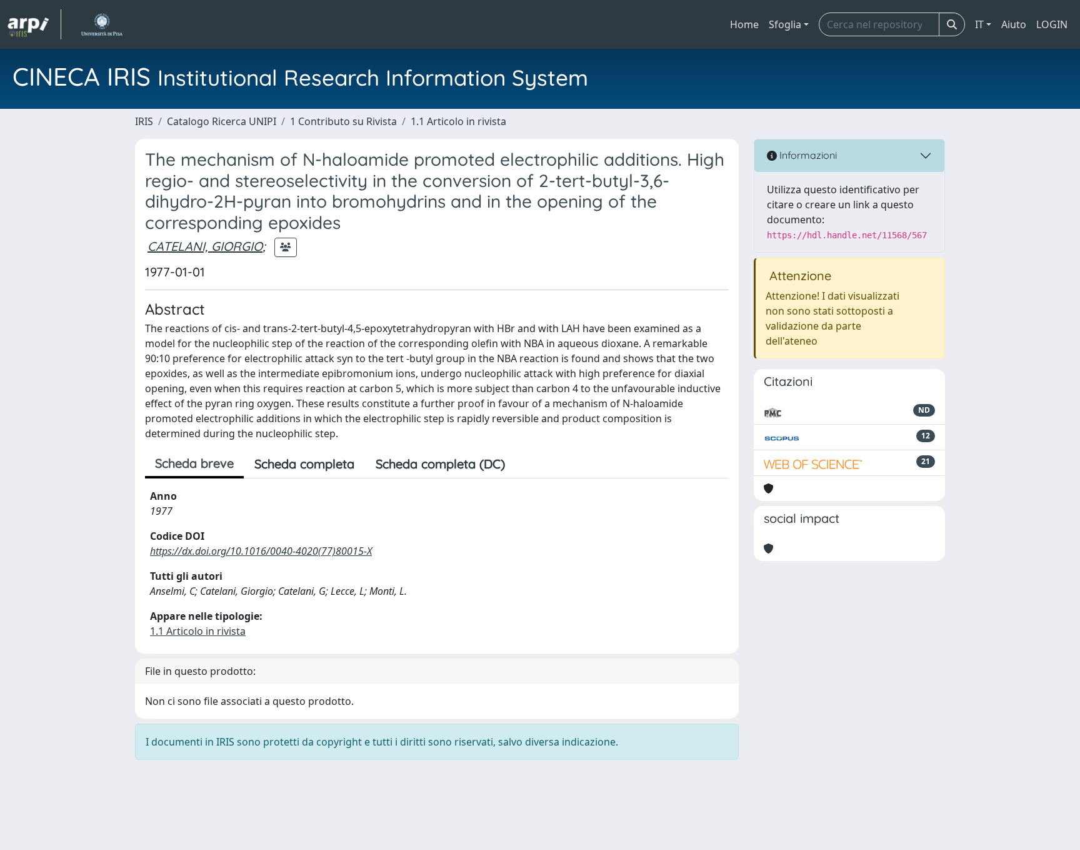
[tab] (526, 464)
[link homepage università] (101, 24)
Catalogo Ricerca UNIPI (221, 121)
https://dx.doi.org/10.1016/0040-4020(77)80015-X (261, 551)
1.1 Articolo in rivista (458, 121)
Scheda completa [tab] (304, 464)
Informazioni (807, 155)
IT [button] (979, 24)
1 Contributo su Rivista (343, 121)
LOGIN (1052, 24)
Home (744, 24)
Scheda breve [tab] (194, 463)
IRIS (144, 121)
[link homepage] (34, 24)
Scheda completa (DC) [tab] (440, 464)
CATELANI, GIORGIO (205, 246)
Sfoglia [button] (785, 24)
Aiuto (1013, 24)
